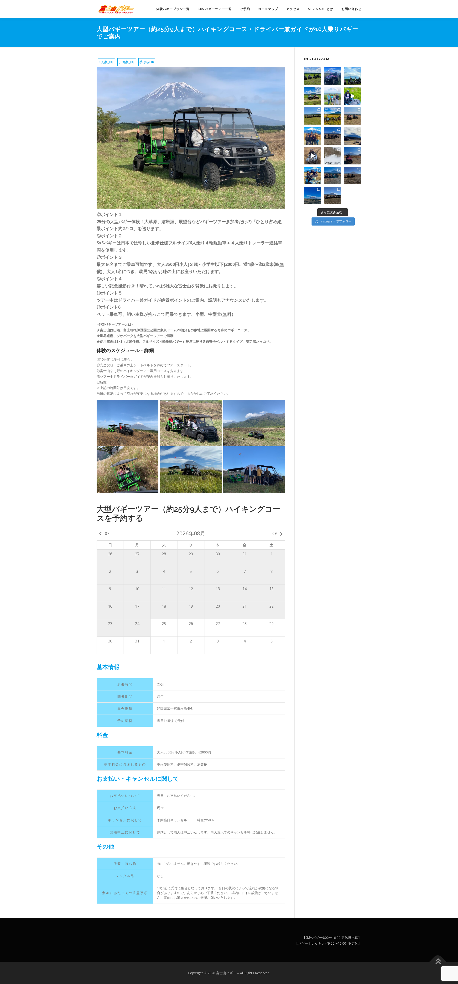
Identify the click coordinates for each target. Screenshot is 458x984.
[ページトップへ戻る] (437, 961)
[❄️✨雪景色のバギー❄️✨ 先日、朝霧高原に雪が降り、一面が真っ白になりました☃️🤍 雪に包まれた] (332, 155)
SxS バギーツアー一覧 (215, 9)
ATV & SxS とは (320, 9)
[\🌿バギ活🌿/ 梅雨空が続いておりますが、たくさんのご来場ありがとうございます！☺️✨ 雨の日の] (332, 96)
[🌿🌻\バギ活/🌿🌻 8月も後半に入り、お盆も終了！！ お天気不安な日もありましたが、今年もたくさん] (352, 76)
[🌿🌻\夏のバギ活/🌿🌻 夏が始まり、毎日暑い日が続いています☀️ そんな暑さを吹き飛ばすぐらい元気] (312, 96)
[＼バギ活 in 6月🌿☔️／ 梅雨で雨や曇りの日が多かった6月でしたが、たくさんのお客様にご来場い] (352, 96)
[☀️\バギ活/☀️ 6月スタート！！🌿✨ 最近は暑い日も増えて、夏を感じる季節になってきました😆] (312, 116)
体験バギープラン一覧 (173, 9)
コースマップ (268, 9)
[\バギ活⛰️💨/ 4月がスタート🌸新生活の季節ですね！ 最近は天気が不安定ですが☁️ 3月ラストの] (352, 116)
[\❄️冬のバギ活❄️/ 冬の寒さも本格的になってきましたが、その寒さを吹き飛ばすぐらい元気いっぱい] (312, 175)
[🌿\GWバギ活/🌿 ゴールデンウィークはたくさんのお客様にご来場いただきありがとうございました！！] (332, 116)
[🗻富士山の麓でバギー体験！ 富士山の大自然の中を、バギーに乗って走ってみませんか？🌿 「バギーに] (332, 76)
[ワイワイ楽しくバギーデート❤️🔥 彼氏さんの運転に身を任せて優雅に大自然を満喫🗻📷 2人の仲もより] (312, 155)
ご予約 (245, 9)
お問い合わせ (351, 9)
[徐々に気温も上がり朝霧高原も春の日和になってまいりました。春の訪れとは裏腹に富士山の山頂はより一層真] (352, 135)
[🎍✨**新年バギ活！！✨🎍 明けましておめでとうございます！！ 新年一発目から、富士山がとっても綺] (332, 175)
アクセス (293, 9)
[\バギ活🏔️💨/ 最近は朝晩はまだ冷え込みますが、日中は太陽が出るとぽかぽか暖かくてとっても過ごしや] (312, 135)
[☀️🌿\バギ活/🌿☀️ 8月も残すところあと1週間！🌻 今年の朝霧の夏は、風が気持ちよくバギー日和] (312, 76)
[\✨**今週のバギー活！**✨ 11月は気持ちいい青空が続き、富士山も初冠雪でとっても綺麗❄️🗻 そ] (332, 195)
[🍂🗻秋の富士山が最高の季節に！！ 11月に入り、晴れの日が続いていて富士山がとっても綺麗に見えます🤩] (312, 195)
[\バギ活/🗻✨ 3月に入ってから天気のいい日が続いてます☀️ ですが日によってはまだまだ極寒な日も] (332, 135)
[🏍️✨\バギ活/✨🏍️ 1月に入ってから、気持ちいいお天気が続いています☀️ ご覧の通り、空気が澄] (352, 155)
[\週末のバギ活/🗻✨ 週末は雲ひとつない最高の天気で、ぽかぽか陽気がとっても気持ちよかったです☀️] (352, 175)
